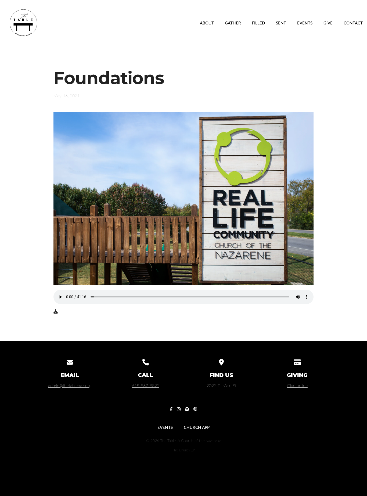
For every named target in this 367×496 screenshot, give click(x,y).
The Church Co (183, 450)
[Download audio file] (55, 311)
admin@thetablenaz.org (69, 386)
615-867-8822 (145, 386)
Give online (297, 386)
